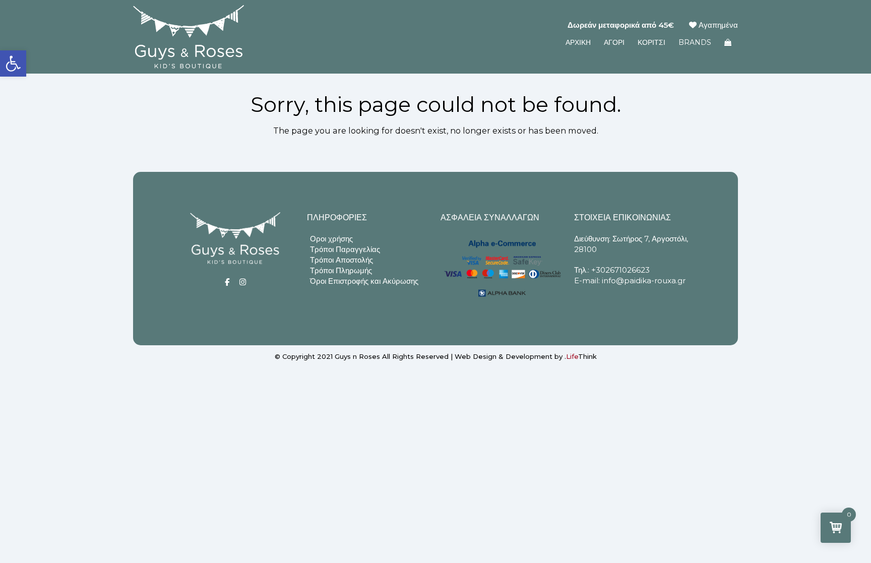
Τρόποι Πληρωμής (341, 270)
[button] (13, 63)
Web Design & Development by (526, 356)
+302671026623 (620, 270)
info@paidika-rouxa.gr (644, 280)
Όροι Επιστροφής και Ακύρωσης (364, 281)
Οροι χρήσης (331, 238)
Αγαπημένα (717, 25)
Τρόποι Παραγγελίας (345, 249)
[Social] (227, 282)
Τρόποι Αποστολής (341, 260)
